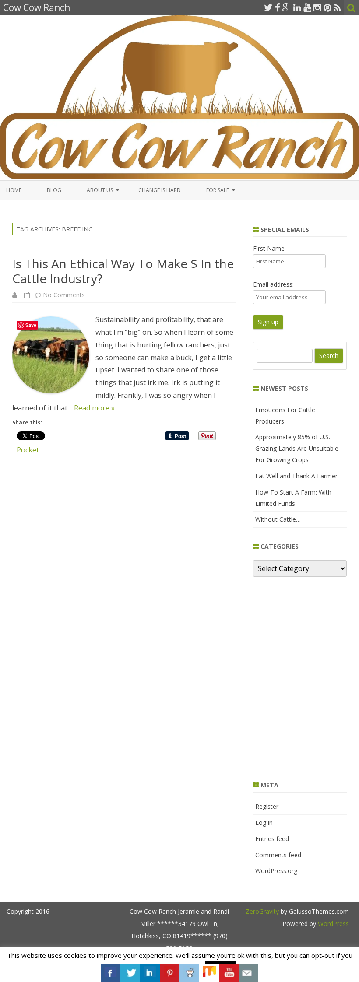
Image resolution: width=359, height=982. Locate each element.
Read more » (94, 408)
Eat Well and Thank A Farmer (296, 476)
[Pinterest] (327, 7)
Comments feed (278, 855)
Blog (54, 190)
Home (13, 190)
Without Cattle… (278, 519)
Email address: (273, 284)
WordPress (332, 923)
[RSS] (337, 7)
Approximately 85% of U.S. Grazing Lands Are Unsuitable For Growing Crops (296, 448)
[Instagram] (317, 7)
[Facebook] (277, 7)
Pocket (28, 450)
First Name (269, 248)
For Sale (217, 190)
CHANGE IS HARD (159, 190)
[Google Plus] (286, 7)
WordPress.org (276, 870)
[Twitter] (268, 7)
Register (266, 806)
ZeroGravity (262, 911)
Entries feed (272, 839)
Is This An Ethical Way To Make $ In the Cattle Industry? (123, 271)
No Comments (64, 295)
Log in (264, 822)
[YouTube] (307, 7)
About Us (100, 190)
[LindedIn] (297, 7)
